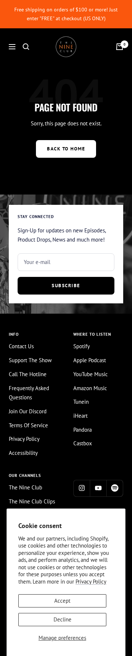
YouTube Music (90, 374)
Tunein (81, 401)
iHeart (80, 415)
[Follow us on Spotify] (114, 488)
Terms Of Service (28, 425)
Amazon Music (90, 388)
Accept (62, 600)
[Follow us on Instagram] (81, 488)
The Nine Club (25, 487)
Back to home (66, 149)
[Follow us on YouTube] (98, 488)
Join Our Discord (28, 411)
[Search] (26, 46)
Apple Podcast (89, 360)
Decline (63, 619)
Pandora (82, 429)
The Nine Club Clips (32, 501)
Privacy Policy (91, 581)
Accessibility (23, 452)
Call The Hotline (28, 374)
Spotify (81, 346)
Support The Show (30, 360)
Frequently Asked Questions (29, 393)
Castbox (82, 443)
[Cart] (119, 46)
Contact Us (21, 346)
